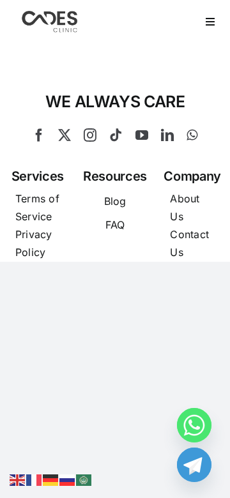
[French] (34, 478)
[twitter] (64, 135)
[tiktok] (115, 135)
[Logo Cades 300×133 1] (50, 14)
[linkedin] (167, 135)
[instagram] (90, 135)
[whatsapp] (192, 135)
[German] (51, 478)
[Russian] (67, 478)
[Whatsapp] (194, 425)
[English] (18, 478)
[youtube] (141, 135)
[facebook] (39, 135)
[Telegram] (194, 465)
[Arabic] (84, 478)
